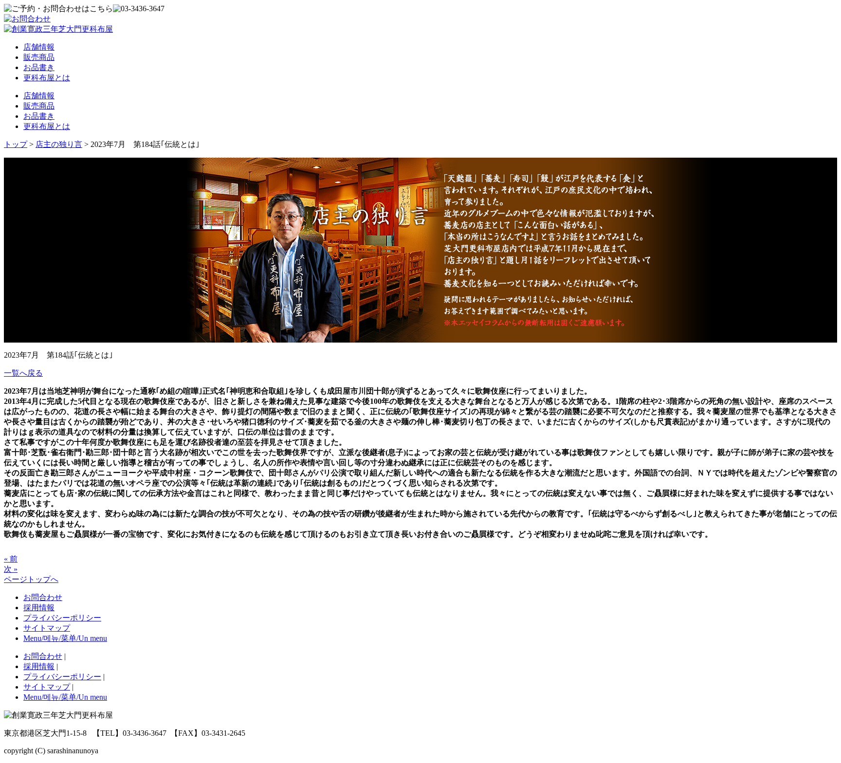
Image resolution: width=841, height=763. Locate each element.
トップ (15, 144)
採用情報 (39, 607)
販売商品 (39, 57)
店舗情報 (39, 47)
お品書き (39, 67)
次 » (11, 569)
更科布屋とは (46, 77)
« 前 (11, 559)
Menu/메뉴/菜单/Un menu (65, 638)
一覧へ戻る (23, 373)
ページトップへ (31, 579)
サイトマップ (46, 628)
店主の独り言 (59, 144)
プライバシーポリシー (62, 618)
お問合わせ (42, 597)
